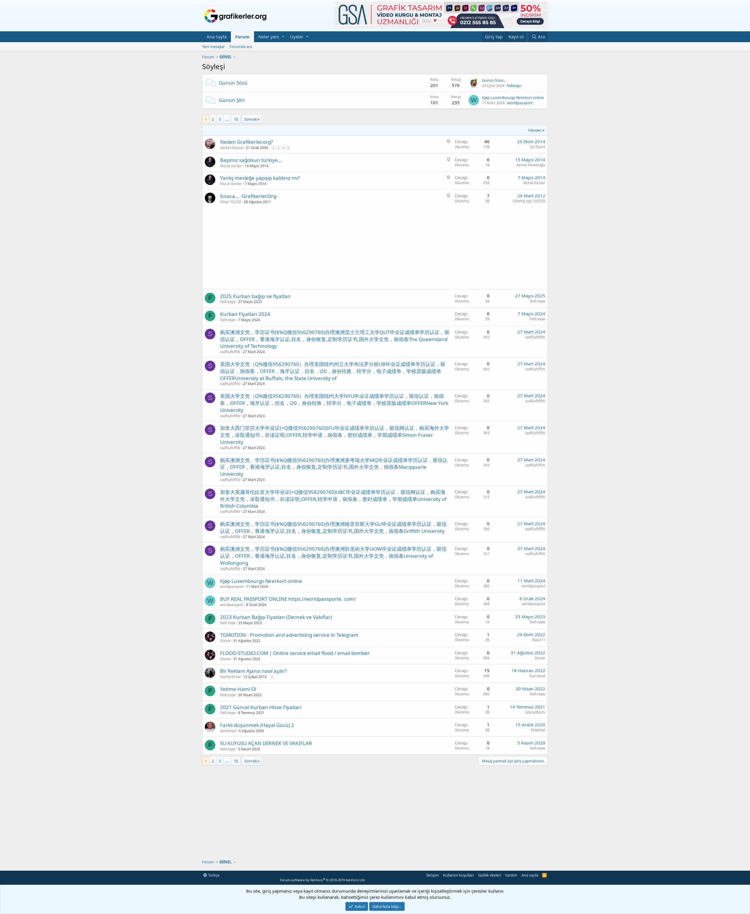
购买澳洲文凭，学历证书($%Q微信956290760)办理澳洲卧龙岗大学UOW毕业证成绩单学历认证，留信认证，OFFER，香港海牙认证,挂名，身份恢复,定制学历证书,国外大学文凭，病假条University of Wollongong (333, 555)
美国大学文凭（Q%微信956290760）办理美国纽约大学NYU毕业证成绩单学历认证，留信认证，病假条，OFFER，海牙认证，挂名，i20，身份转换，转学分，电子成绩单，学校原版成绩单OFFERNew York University (334, 403)
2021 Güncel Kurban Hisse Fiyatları (260, 707)
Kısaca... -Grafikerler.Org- (249, 196)
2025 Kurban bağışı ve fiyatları (255, 296)
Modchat (538, 730)
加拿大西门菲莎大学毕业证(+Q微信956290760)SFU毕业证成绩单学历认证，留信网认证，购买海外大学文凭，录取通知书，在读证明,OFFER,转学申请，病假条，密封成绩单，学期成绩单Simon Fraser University (334, 435)
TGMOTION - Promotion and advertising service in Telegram (289, 634)
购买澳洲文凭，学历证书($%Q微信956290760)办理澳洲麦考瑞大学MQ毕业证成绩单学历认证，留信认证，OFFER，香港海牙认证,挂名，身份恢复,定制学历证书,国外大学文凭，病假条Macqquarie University (334, 467)
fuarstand (537, 675)
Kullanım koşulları (458, 875)
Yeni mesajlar (213, 46)
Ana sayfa (529, 875)
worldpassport (520, 102)
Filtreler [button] (534, 130)
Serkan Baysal (231, 147)
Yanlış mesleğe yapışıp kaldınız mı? (260, 177)
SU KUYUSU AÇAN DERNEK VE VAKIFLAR (266, 743)
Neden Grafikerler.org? (246, 141)
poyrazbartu (535, 712)
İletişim (432, 875)
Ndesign (514, 85)
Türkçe (213, 875)
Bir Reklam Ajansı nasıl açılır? (253, 670)
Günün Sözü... (494, 80)
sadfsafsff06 (230, 351)
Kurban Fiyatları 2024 (245, 314)
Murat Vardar (231, 165)
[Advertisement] (375, 249)
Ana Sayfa (216, 37)
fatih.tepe (228, 301)
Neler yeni (268, 37)
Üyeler (296, 37)
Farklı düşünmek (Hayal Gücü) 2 (257, 725)
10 (236, 119)
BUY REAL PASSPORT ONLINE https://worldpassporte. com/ (288, 598)
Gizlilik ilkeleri (489, 875)
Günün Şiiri (232, 100)
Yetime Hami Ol (238, 689)
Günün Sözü (233, 82)
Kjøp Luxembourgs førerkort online (513, 97)
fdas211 (538, 639)
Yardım (511, 875)
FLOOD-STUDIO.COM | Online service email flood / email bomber (295, 653)
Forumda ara (240, 46)
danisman (228, 730)
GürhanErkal (230, 676)
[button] (283, 36)
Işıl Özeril (537, 146)
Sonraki (251, 119)
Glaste (225, 640)
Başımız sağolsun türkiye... (251, 160)
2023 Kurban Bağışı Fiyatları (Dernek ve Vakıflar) (276, 617)
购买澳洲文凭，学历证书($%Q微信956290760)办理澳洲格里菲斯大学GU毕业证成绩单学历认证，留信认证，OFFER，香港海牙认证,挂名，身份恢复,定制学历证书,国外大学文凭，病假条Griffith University (333, 527)
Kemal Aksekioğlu (531, 164)
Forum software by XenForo (322, 880)
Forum (242, 37)
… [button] (227, 119)
